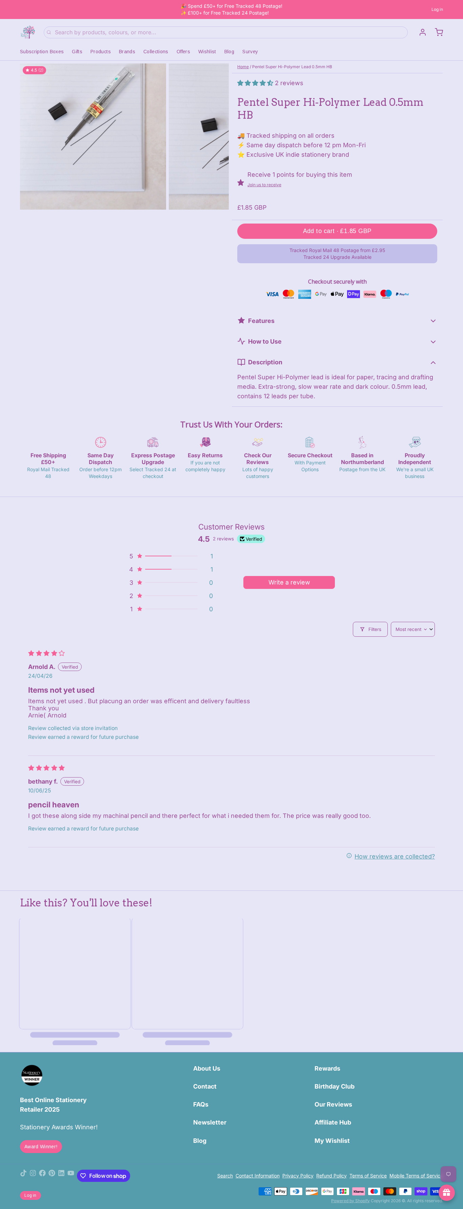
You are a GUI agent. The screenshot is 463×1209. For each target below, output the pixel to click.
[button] (256, 83)
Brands (127, 51)
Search (225, 1175)
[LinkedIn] (61, 1176)
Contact (205, 1086)
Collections (155, 51)
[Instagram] (32, 1176)
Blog (229, 51)
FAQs (200, 1104)
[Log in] (420, 32)
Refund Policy (331, 1175)
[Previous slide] (30, 136)
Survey (250, 51)
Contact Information (258, 1175)
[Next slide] (218, 136)
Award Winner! (41, 1146)
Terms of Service (368, 1175)
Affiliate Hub (333, 1122)
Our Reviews (333, 1104)
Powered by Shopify (350, 1200)
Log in (437, 9)
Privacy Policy (298, 1175)
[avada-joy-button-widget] (447, 1193)
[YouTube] (70, 1176)
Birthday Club (335, 1086)
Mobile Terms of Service (416, 1175)
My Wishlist (332, 1140)
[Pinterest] (51, 1176)
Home (243, 66)
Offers (183, 51)
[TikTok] (23, 1176)
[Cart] (436, 32)
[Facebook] (42, 1176)
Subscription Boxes (42, 51)
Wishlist (207, 51)
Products (100, 51)
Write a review (289, 582)
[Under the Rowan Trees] (28, 32)
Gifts (77, 51)
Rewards (327, 1068)
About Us (206, 1068)
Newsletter (209, 1122)
